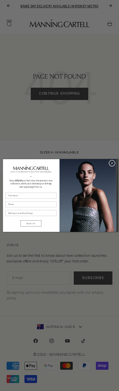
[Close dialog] (112, 163)
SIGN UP (30, 223)
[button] (31, 168)
